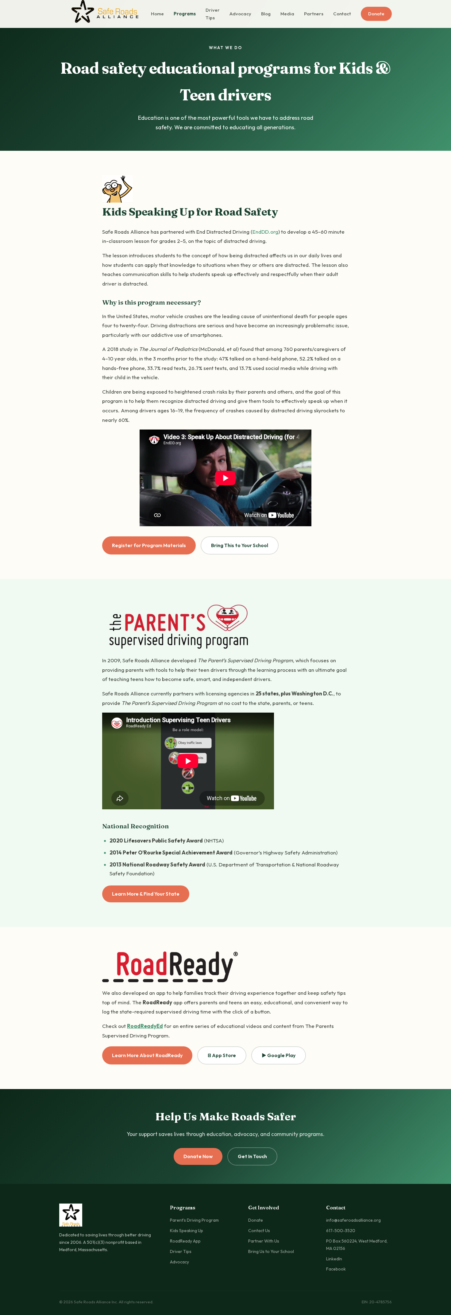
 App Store (222, 1055)
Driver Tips (213, 14)
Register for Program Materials (149, 545)
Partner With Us (263, 1241)
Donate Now (198, 1156)
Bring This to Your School (239, 545)
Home (157, 14)
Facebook (336, 1269)
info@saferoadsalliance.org (353, 1220)
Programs (185, 14)
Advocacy (240, 14)
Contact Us (259, 1230)
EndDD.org (265, 231)
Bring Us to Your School (271, 1251)
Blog (266, 14)
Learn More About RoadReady (147, 1055)
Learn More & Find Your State (145, 894)
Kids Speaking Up (186, 1230)
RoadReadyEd (145, 1026)
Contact (342, 14)
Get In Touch (252, 1156)
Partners (313, 14)
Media (287, 14)
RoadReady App (185, 1241)
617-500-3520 (340, 1230)
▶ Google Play (278, 1055)
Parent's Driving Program (194, 1220)
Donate (376, 14)
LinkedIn (334, 1259)
